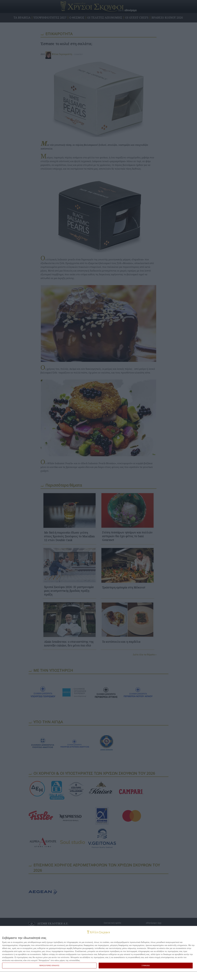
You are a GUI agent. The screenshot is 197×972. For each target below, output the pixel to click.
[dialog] (98, 949)
